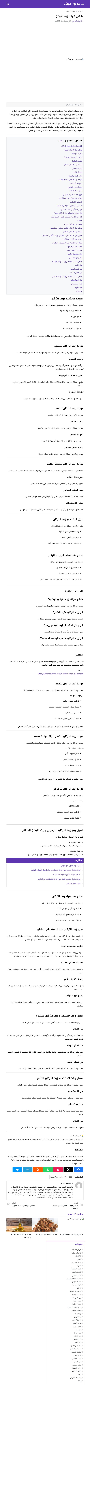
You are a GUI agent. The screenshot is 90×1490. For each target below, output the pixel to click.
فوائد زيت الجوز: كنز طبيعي (70, 865)
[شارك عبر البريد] (58, 1169)
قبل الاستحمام (76, 280)
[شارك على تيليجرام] (27, 1169)
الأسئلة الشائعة (76, 202)
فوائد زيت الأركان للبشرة (73, 150)
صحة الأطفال (77, 1323)
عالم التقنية (77, 1336)
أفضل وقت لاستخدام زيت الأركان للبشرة (67, 261)
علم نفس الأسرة (75, 1345)
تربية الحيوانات (76, 1297)
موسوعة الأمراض (75, 1377)
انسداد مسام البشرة (74, 250)
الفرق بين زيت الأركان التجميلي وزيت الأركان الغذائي (62, 235)
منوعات (79, 1374)
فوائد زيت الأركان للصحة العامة (70, 179)
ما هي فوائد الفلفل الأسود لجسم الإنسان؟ (65, 1206)
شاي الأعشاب (76, 1320)
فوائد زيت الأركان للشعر (73, 164)
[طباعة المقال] (17, 1169)
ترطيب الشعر (77, 168)
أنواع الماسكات (76, 1252)
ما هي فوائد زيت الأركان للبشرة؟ (69, 205)
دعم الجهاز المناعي (75, 187)
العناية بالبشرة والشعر (74, 1278)
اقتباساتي (78, 1256)
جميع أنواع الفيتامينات (74, 1307)
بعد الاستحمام (76, 284)
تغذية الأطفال (76, 1304)
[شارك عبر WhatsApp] (48, 1169)
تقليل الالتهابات (76, 190)
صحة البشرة (77, 1326)
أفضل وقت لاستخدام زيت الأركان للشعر (67, 276)
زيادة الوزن (77, 1316)
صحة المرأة (77, 1332)
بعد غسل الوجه (76, 269)
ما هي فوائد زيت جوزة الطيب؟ (23, 1204)
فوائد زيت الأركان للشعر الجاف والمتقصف (66, 228)
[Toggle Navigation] (83, 4)
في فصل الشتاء (76, 272)
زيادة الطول (77, 1313)
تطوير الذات (77, 1300)
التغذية (79, 1259)
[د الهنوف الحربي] (78, 1185)
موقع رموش (72, 4)
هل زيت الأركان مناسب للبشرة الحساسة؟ (66, 217)
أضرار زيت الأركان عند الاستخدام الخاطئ (67, 243)
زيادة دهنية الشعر (75, 254)
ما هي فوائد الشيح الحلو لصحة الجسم (66, 874)
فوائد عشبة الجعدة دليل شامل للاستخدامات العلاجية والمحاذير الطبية (55, 870)
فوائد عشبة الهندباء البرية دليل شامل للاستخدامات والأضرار (59, 879)
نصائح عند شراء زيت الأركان (72, 239)
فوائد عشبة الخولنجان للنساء (46, 1234)
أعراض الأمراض (76, 1249)
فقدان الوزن (77, 1355)
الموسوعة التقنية (75, 1291)
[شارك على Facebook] (78, 1169)
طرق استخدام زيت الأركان (72, 194)
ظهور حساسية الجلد (74, 246)
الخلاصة (79, 291)
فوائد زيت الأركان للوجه (73, 224)
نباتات (79, 1380)
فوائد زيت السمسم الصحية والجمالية (21, 1236)
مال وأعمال (77, 1361)
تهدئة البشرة (77, 161)
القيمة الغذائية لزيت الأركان (71, 146)
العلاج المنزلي (76, 1275)
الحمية (79, 1265)
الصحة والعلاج (76, 1272)
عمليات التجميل (76, 1352)
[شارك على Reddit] (38, 1169)
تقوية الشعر (77, 172)
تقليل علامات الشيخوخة (73, 157)
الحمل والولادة (76, 1262)
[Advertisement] (45, 40)
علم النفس (77, 1342)
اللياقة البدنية (76, 1284)
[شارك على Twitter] (68, 1169)
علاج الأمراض (77, 1339)
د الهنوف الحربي (78, 20)
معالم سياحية (76, 1364)
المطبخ (79, 1288)
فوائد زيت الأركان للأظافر (72, 231)
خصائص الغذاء (76, 1310)
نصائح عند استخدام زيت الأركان (70, 198)
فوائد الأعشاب (70, 11)
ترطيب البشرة (77, 153)
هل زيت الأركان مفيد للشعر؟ (71, 209)
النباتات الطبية (76, 1294)
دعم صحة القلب (76, 183)
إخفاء (61, 141)
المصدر (79, 220)
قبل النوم (78, 265)
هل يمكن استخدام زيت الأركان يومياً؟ (68, 213)
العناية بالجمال (76, 1281)
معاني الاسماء (76, 1368)
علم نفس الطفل (75, 1348)
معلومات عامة (76, 1371)
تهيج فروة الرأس (75, 257)
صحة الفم (78, 1329)
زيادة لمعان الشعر (75, 176)
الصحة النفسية (76, 1268)
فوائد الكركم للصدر (73, 883)
